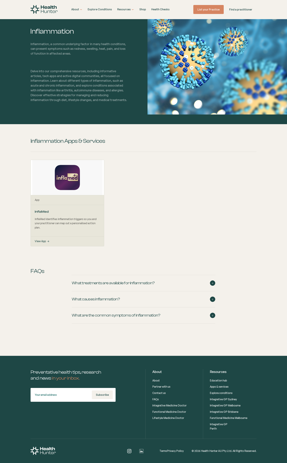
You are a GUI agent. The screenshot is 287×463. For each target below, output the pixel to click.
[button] (76, 9)
